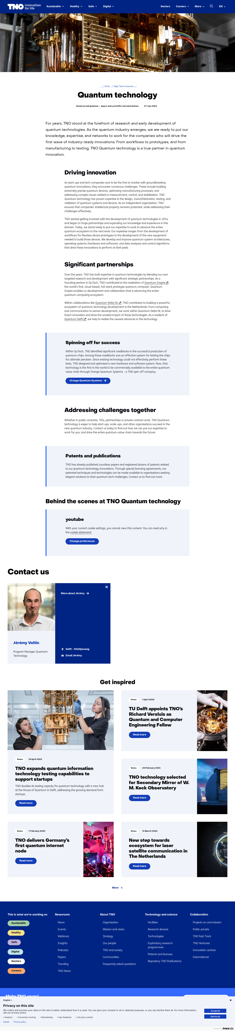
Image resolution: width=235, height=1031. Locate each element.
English (6, 1000)
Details (6, 1022)
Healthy (74, 6)
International (201, 957)
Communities (111, 957)
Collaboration (199, 914)
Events (62, 929)
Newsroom (62, 914)
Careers (181, 6)
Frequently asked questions (119, 964)
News (61, 922)
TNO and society (113, 950)
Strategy (108, 936)
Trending (63, 964)
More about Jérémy (73, 593)
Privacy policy (20, 1022)
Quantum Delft (74, 319)
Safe (91, 6)
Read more (26, 804)
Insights (62, 943)
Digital (107, 6)
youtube (75, 519)
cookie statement (80, 532)
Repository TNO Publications (164, 961)
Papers (62, 957)
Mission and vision (113, 929)
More (198, 6)
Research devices (158, 929)
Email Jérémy (74, 656)
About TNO (107, 914)
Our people (109, 943)
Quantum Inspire (155, 282)
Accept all (215, 1011)
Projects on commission (207, 922)
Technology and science (161, 914)
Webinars (63, 936)
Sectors (165, 6)
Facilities (153, 922)
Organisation (110, 922)
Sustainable (54, 6)
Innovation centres (204, 950)
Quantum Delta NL (107, 303)
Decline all (215, 1016)
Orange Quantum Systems (86, 381)
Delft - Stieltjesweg (77, 649)
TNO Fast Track (202, 936)
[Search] (211, 6)
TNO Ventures (201, 943)
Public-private (201, 929)
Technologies (156, 936)
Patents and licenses (160, 954)
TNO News (64, 971)
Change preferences (82, 541)
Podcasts (63, 950)
